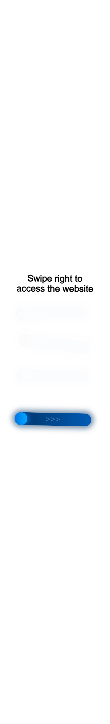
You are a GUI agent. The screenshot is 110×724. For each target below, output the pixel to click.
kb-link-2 (25, 6)
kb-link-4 (62, 6)
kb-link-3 (43, 6)
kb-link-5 (80, 6)
